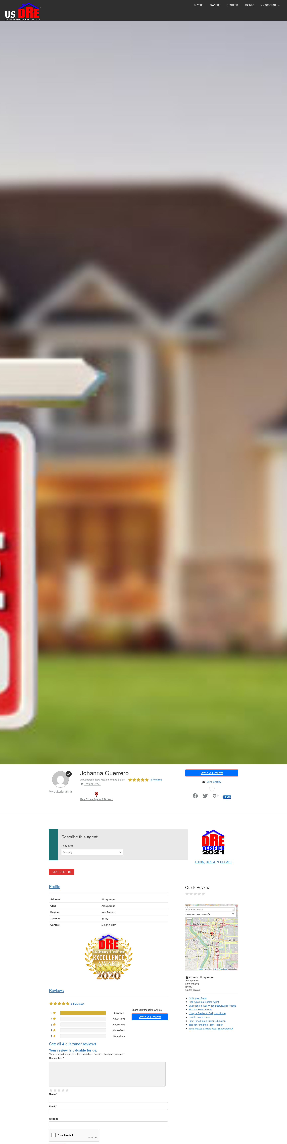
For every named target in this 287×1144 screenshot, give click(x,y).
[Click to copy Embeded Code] (227, 796)
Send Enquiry (214, 781)
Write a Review (212, 772)
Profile (54, 886)
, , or (213, 862)
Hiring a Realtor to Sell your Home (207, 1013)
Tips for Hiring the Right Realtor (206, 1024)
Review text (56, 1058)
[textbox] (92, 852)
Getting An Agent (198, 998)
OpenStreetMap (220, 969)
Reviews (56, 990)
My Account (269, 5)
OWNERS (215, 5)
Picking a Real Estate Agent (204, 1001)
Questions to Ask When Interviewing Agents (212, 1005)
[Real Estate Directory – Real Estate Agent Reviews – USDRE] (23, 11)
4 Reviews (156, 779)
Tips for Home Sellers (200, 1009)
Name (53, 1094)
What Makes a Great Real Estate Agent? (211, 1028)
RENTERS (232, 5)
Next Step (60, 871)
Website (53, 1118)
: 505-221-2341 (92, 784)
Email (53, 1106)
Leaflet (200, 969)
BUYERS (198, 5)
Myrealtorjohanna (60, 791)
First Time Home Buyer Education (207, 1021)
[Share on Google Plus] (216, 796)
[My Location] (209, 914)
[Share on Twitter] (205, 796)
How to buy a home (199, 1017)
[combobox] (92, 852)
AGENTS (249, 5)
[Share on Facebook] (195, 796)
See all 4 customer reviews (72, 1044)
